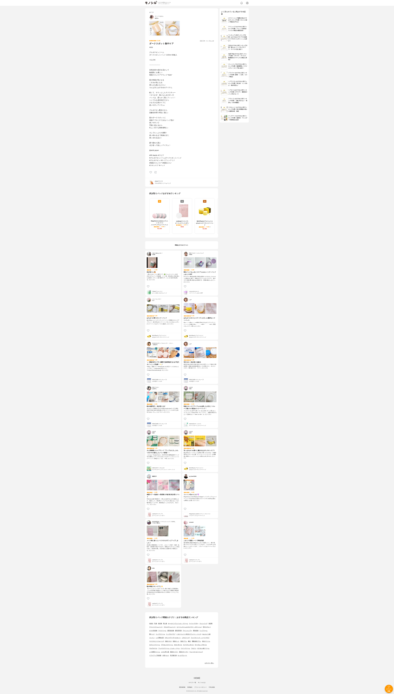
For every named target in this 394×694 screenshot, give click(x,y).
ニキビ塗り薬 (165, 652)
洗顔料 (210, 623)
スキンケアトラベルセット (173, 637)
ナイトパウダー (193, 623)
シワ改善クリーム (154, 652)
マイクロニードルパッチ (156, 641)
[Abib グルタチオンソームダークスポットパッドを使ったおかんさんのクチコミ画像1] (156, 28)
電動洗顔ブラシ (196, 641)
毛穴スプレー (207, 627)
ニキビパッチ (186, 637)
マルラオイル (153, 648)
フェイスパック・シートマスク (200, 637)
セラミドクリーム (154, 645)
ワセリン (193, 648)
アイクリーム (162, 630)
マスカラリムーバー (170, 627)
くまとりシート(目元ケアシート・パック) (188, 634)
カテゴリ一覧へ (209, 663)
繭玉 (189, 641)
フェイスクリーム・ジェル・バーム (169, 648)
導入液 (165, 623)
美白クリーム (206, 641)
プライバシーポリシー (200, 687)
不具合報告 (212, 687)
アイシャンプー (187, 630)
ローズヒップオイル (201, 645)
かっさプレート (182, 655)
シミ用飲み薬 (160, 637)
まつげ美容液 (153, 630)
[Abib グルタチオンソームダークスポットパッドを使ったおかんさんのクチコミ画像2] (172, 28)
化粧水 (151, 623)
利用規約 (189, 687)
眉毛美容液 (170, 630)
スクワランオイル (188, 645)
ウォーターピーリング (196, 652)
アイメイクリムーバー (156, 627)
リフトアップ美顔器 (155, 655)
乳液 (155, 623)
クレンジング (203, 623)
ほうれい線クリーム (203, 648)
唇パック (152, 634)
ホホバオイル (178, 645)
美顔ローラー (174, 652)
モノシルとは (201, 682)
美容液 (160, 623)
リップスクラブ (170, 634)
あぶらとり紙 (206, 634)
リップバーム (203, 630)
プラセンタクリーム (167, 645)
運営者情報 (182, 687)
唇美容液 (195, 630)
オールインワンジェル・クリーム (178, 623)
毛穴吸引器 (173, 655)
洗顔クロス (168, 641)
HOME (197, 678)
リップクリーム (160, 634)
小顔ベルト (165, 655)
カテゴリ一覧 (192, 682)
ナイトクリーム (185, 648)
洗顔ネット (176, 641)
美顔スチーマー (183, 652)
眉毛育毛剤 (178, 630)
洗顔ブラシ (183, 641)
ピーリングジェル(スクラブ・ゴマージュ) (189, 627)
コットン (152, 637)
